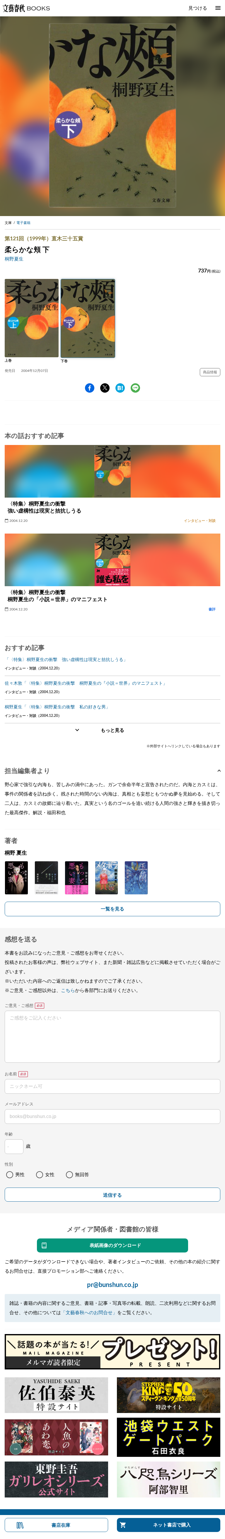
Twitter (105, 388)
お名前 (11, 1074)
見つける (197, 8)
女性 (49, 1174)
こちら (68, 990)
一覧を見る (112, 909)
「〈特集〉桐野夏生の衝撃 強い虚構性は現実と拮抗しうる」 (66, 660)
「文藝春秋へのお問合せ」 (89, 1312)
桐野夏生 (14, 259)
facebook (89, 388)
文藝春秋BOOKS (26, 8)
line (135, 388)
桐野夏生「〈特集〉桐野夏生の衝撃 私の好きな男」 (57, 707)
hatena (120, 388)
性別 (9, 1164)
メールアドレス (19, 1104)
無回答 (82, 1174)
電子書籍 (23, 223)
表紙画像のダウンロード (115, 1245)
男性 (20, 1174)
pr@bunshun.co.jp (112, 1285)
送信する (112, 1195)
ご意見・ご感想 (19, 1006)
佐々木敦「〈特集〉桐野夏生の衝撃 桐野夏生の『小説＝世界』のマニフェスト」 (86, 683)
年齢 (9, 1134)
